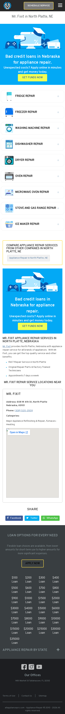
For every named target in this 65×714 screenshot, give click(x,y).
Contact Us (26, 696)
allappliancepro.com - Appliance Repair (24, 707)
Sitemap (43, 696)
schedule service (39, 5)
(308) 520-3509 (24, 410)
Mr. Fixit (7, 346)
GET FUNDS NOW (32, 77)
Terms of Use (9, 696)
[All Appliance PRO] (7, 5)
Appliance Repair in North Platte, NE (28, 257)
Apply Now (32, 563)
